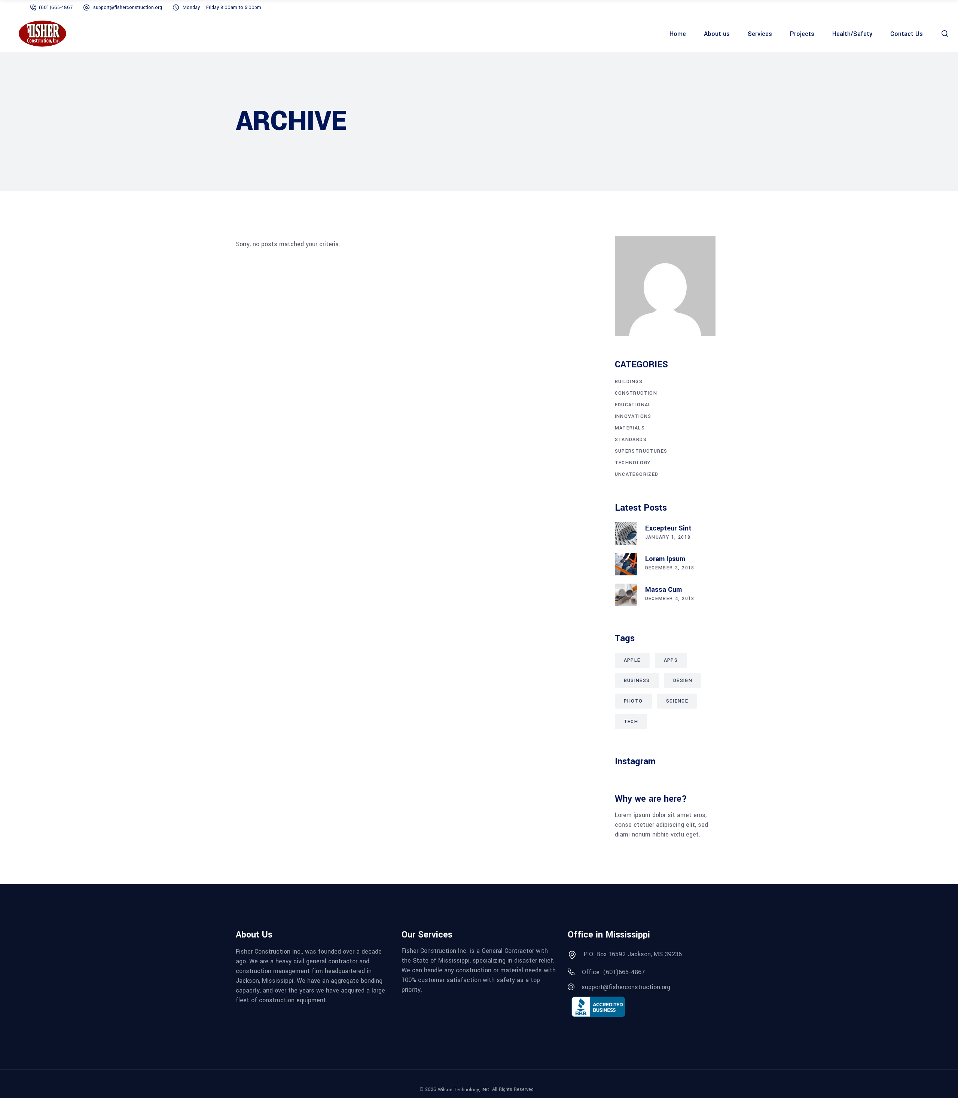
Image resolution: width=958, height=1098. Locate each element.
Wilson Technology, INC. (464, 1089)
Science (677, 701)
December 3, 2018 (670, 568)
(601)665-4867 (56, 7)
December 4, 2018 (670, 598)
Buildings (629, 381)
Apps (671, 660)
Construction (636, 393)
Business (637, 680)
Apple (632, 660)
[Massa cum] (626, 595)
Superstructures (641, 451)
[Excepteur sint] (626, 533)
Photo (633, 701)
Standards (631, 439)
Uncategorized (637, 474)
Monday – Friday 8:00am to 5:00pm (222, 7)
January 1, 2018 (668, 537)
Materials (630, 428)
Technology (633, 462)
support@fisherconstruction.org (127, 7)
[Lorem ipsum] (626, 564)
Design (682, 680)
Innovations (633, 416)
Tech (631, 721)
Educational (633, 404)
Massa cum (663, 589)
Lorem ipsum (665, 559)
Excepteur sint (668, 528)
